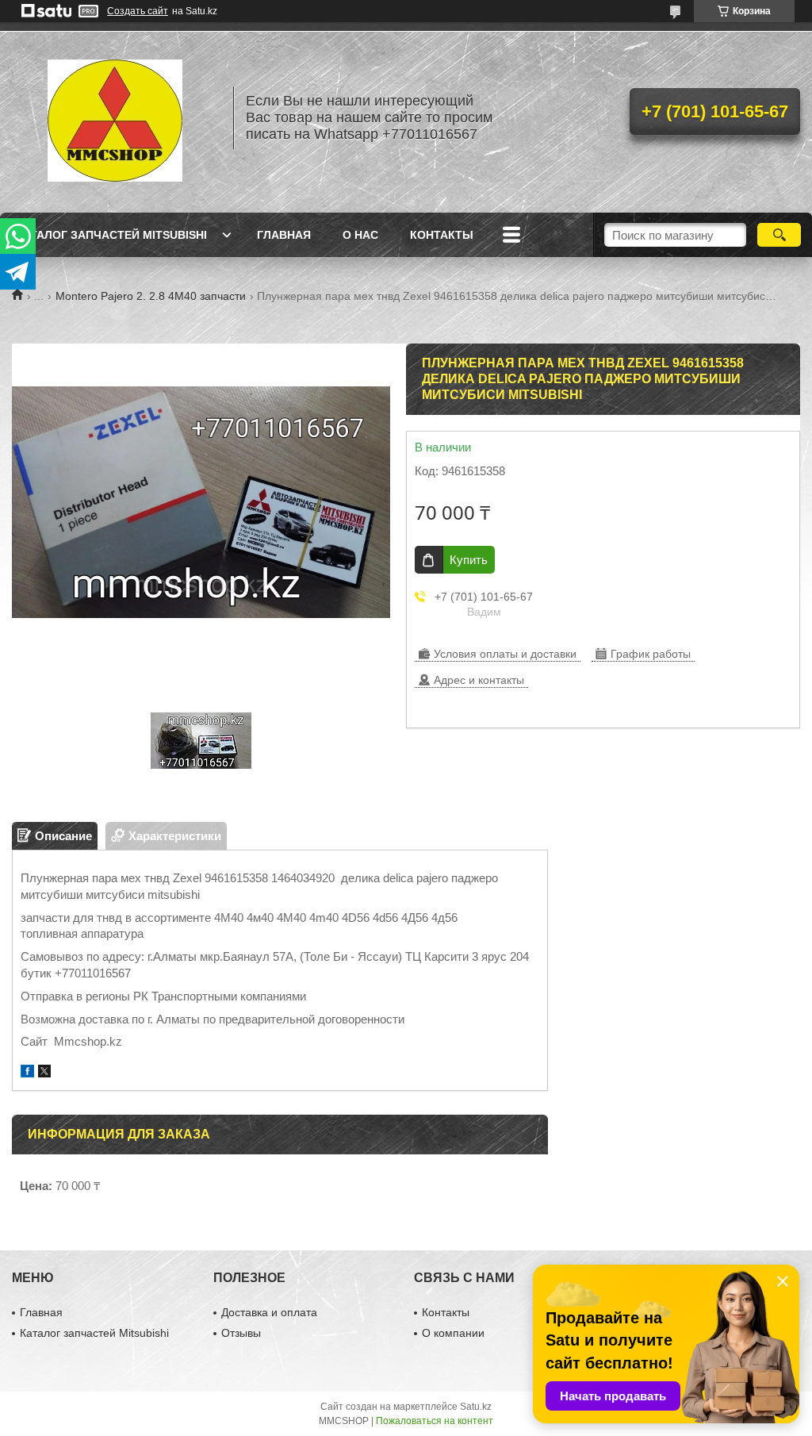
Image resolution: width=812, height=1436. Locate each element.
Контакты (441, 234)
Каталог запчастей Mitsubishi (111, 234)
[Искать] (779, 235)
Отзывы (241, 1333)
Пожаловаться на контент (434, 1420)
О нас (360, 234)
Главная (284, 234)
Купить (469, 559)
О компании (453, 1333)
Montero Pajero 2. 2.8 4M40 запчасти (151, 296)
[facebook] (27, 1073)
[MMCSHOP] (115, 117)
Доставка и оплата (269, 1312)
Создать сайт (137, 11)
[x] (44, 1073)
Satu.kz (476, 1406)
